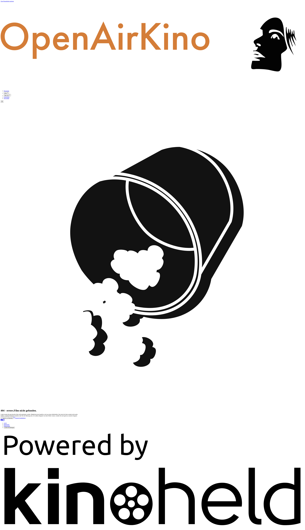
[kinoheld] (152, 528)
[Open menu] (2, 101)
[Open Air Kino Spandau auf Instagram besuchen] (3, 420)
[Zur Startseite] (152, 45)
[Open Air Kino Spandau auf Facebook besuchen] (2, 420)
